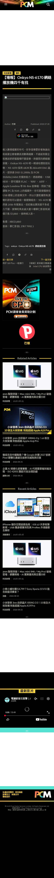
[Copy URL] (33, 129)
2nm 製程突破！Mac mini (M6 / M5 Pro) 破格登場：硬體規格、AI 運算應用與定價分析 (27, 573)
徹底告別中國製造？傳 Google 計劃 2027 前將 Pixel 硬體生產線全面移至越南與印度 (26, 456)
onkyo (14, 246)
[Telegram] (27, 129)
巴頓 (14, 124)
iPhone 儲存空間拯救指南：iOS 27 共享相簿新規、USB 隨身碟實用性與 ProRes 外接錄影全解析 (26, 527)
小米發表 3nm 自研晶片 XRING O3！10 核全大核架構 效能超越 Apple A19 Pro (26, 440)
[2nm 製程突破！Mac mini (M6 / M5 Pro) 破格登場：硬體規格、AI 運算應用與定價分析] (27, 376)
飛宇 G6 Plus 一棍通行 (13, 263)
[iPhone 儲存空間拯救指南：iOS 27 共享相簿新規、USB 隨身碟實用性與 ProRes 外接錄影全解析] (27, 507)
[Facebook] (15, 129)
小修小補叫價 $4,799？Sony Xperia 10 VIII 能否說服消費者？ (26, 590)
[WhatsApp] (21, 129)
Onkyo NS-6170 (26, 246)
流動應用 (6, 535)
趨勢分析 (6, 476)
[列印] (39, 129)
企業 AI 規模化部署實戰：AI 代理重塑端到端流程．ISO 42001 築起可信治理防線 (27, 470)
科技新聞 (8, 73)
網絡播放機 (40, 246)
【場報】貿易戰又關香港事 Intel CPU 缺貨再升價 (39, 266)
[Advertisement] (27, 37)
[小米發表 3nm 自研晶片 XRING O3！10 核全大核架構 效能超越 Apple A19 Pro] (27, 420)
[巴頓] (27, 332)
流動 (4, 596)
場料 (18, 73)
